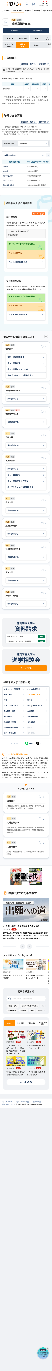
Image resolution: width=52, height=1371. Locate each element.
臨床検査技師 (8, 176)
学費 (5, 700)
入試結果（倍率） (10, 722)
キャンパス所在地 (33, 689)
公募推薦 (23, 1010)
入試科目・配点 (9, 711)
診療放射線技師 (8, 185)
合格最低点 (31, 722)
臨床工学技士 (8, 180)
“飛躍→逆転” (13, 1006)
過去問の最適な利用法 (30, 1006)
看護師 (5, 166)
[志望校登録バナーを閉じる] (48, 1348)
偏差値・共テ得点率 (11, 727)
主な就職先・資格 (33, 694)
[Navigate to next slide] (29, 946)
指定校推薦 (12, 1010)
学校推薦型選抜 (33, 716)
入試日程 (30, 711)
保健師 (5, 171)
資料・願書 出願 (10, 733)
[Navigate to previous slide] (22, 946)
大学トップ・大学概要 (12, 689)
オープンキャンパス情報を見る (22, 243)
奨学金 (29, 700)
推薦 (32, 1010)
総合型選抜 (8, 716)
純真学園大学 (21, 23)
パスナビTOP (7, 1102)
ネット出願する (15, 253)
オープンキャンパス (11, 705)
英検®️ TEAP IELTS (34, 705)
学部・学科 (8, 694)
